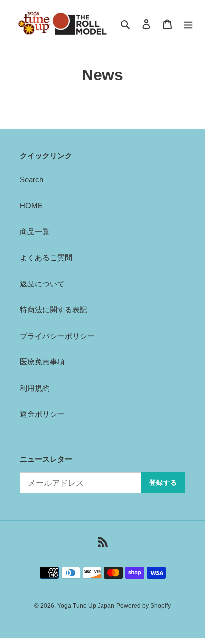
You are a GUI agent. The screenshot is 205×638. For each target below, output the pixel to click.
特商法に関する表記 (53, 309)
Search (31, 179)
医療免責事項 (42, 361)
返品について (42, 284)
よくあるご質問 (46, 257)
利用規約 (35, 388)
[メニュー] (188, 24)
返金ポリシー (42, 414)
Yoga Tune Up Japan (85, 605)
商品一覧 (35, 231)
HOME (31, 205)
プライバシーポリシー (57, 336)
